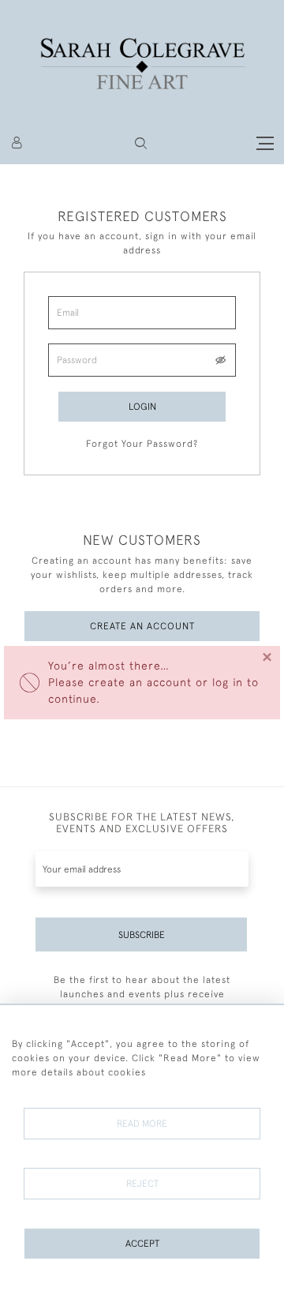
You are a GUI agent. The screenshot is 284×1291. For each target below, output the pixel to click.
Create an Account (142, 626)
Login (142, 406)
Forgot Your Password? (142, 443)
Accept (142, 1243)
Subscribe (141, 934)
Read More (142, 1123)
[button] (141, 143)
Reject (142, 1183)
